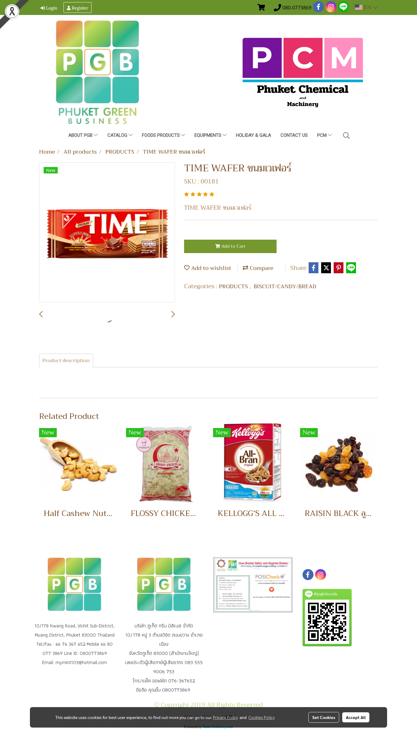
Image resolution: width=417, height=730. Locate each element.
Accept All (356, 717)
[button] (346, 135)
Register (79, 7)
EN (367, 7)
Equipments (208, 135)
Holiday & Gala (253, 135)
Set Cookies (323, 717)
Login (51, 7)
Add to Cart (232, 246)
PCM (322, 135)
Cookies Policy (261, 717)
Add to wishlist (210, 268)
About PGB (81, 135)
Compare (260, 268)
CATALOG (118, 135)
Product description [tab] (66, 360)
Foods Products (161, 135)
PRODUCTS (234, 286)
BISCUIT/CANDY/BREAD (285, 286)
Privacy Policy (225, 717)
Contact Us (294, 135)
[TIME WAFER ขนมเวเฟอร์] (107, 233)
